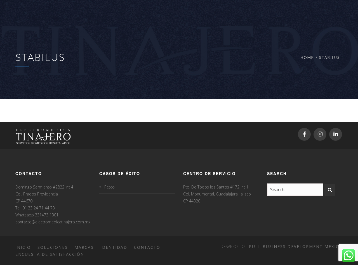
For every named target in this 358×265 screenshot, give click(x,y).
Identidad (113, 247)
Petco (109, 187)
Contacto (147, 247)
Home (307, 57)
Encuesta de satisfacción (49, 254)
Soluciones (52, 247)
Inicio (23, 247)
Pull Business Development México (296, 246)
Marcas (84, 247)
